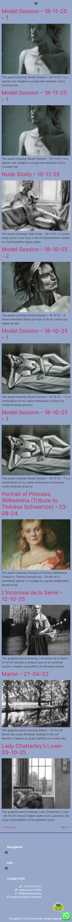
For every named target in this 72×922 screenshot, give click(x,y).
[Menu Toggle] (36, 3)
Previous (9, 827)
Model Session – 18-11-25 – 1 (34, 14)
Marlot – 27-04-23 (25, 674)
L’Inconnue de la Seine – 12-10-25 (32, 595)
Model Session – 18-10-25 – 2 (35, 252)
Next (65, 827)
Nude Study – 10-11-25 (31, 174)
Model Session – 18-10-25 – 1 (35, 334)
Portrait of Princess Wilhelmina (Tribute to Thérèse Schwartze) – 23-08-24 (35, 504)
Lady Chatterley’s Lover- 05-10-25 (33, 749)
